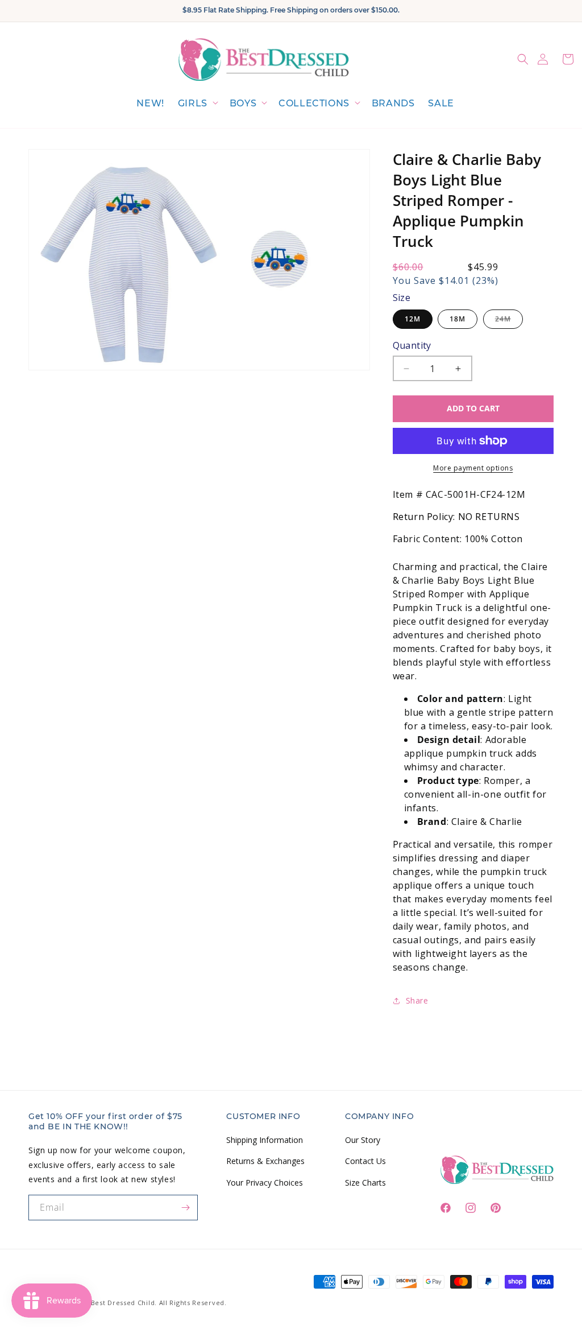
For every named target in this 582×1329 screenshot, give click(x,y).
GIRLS (192, 103)
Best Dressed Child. (124, 1302)
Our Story (362, 1139)
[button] (197, 104)
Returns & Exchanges (265, 1160)
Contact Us (365, 1160)
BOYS (243, 103)
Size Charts (365, 1182)
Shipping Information (264, 1139)
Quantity (412, 345)
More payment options (473, 468)
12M (413, 319)
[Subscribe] (185, 1207)
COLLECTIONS (314, 103)
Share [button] (417, 1000)
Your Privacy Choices (264, 1182)
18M (457, 319)
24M (509, 321)
